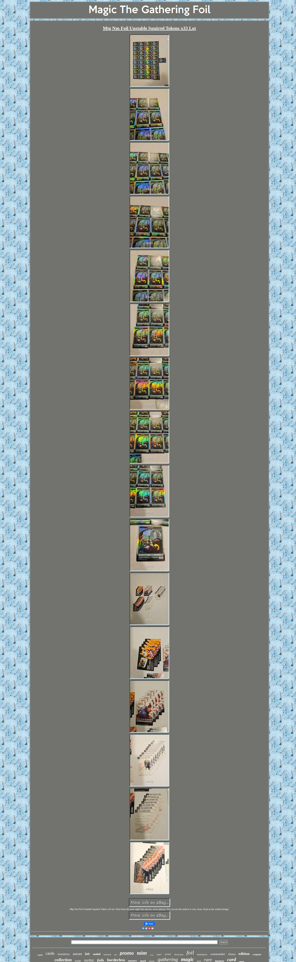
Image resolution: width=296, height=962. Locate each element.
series (168, 954)
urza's (159, 954)
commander (217, 954)
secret (77, 954)
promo (127, 953)
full (115, 954)
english (40, 955)
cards (50, 953)
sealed (97, 954)
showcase (178, 954)
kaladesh (107, 954)
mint (142, 953)
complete (257, 954)
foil (190, 953)
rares (152, 955)
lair (87, 954)
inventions (64, 954)
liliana (231, 954)
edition (243, 954)
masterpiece (202, 954)
